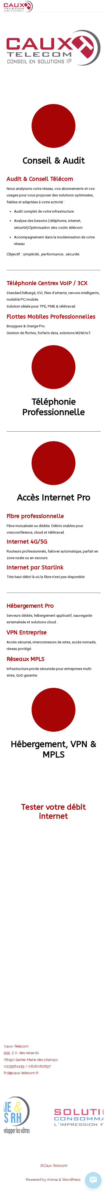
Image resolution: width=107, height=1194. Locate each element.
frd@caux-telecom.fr (21, 1073)
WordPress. (71, 1179)
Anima (52, 1179)
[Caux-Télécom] (18, 6)
